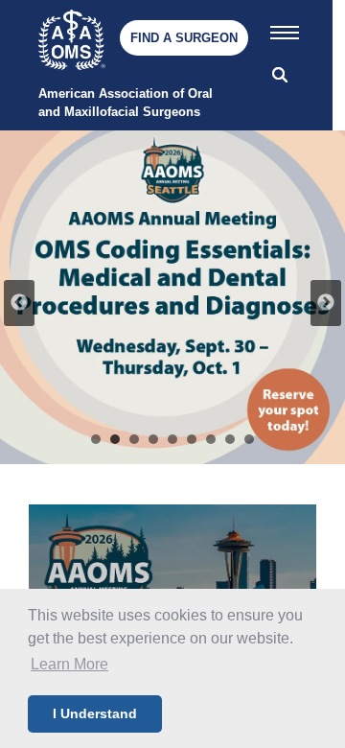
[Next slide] (325, 303)
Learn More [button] (69, 664)
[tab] (96, 439)
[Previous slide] (19, 303)
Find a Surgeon (184, 38)
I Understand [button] (95, 713)
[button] (284, 29)
